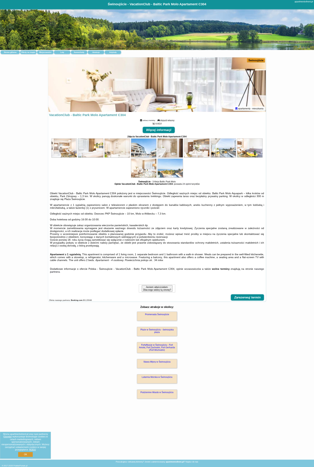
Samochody (79, 52)
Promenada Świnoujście (157, 314)
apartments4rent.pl (304, 1)
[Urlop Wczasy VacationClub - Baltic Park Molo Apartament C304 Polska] (64, 156)
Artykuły (113, 52)
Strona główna (10, 52)
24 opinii (186, 184)
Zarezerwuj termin (247, 297)
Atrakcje (96, 52)
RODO (32, 449)
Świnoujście (255, 60)
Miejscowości (45, 52)
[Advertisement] (157, 433)
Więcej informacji (158, 130)
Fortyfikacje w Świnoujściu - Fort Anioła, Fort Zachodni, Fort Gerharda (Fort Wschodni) (157, 347)
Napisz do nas (192, 462)
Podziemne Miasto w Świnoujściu (157, 392)
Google (7, 436)
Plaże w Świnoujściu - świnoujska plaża (157, 330)
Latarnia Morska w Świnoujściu (157, 377)
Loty (62, 52)
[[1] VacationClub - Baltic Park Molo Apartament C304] (157, 84)
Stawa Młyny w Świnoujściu (157, 362)
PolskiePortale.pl (20, 466)
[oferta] (236, 108)
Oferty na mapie (28, 52)
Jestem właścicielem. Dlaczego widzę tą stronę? (157, 288)
